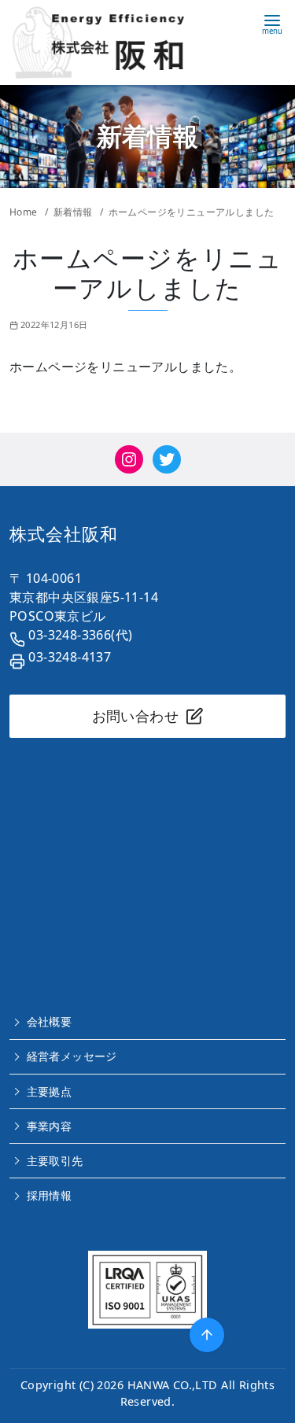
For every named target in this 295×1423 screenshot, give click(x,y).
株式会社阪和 (63, 533)
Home (24, 212)
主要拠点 (49, 1091)
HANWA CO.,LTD (172, 1384)
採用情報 (49, 1195)
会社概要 (49, 1021)
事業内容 (49, 1126)
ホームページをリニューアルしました (192, 212)
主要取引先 (55, 1160)
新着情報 (74, 212)
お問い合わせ (135, 715)
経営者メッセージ (72, 1056)
